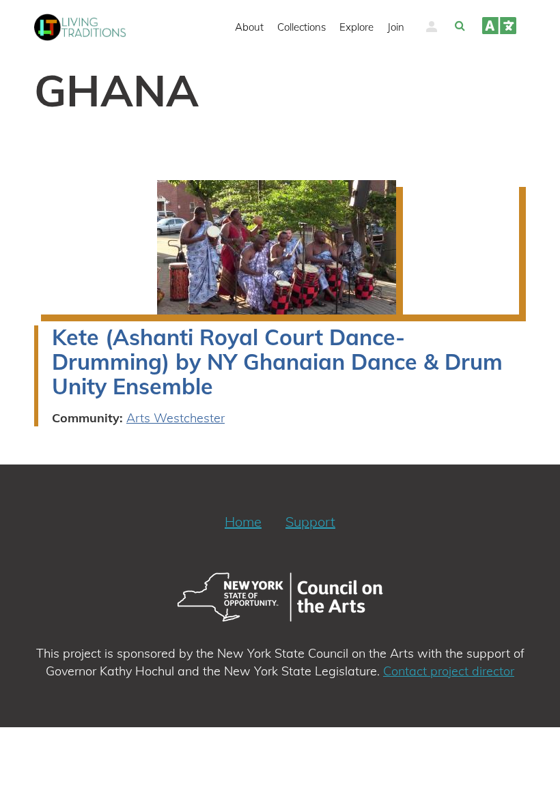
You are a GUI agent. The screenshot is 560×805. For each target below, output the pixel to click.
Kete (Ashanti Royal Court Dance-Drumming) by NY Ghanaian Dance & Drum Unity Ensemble (277, 361)
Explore (356, 26)
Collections (301, 26)
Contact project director (448, 671)
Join (395, 26)
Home (243, 521)
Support (310, 521)
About (249, 26)
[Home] (85, 27)
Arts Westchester (175, 418)
